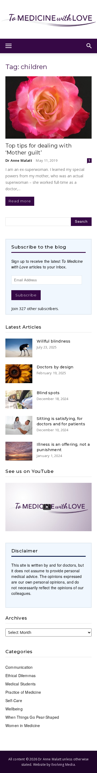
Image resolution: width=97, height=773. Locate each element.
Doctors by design (55, 367)
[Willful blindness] (18, 348)
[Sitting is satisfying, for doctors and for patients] (18, 425)
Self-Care (13, 700)
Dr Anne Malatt (18, 160)
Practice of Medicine (23, 692)
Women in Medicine (22, 725)
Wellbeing (14, 708)
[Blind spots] (18, 399)
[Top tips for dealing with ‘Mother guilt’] (48, 107)
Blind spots (48, 392)
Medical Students (20, 683)
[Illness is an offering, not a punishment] (18, 451)
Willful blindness (53, 341)
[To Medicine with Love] (48, 19)
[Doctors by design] (18, 373)
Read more (20, 201)
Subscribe (26, 295)
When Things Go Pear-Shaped (32, 717)
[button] (8, 46)
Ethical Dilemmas (20, 675)
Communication (19, 667)
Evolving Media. (63, 764)
